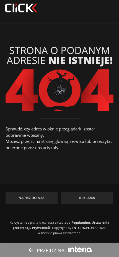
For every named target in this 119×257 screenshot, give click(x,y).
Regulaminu (80, 222)
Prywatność (41, 228)
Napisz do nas (32, 198)
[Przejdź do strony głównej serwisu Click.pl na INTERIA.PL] (21, 8)
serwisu (76, 141)
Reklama (87, 198)
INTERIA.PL (80, 228)
